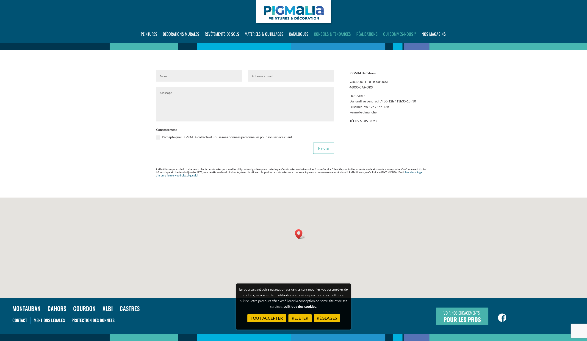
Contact (19, 320)
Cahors (56, 308)
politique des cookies (299, 306)
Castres (130, 308)
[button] (300, 234)
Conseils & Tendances (332, 34)
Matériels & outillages (264, 34)
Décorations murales (181, 34)
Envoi (323, 148)
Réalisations (367, 34)
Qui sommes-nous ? (399, 34)
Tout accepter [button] (267, 318)
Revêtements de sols (222, 34)
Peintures (149, 34)
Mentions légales (49, 320)
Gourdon (84, 308)
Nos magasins (434, 34)
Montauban (26, 308)
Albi (107, 308)
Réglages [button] (327, 318)
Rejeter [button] (300, 318)
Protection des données (93, 320)
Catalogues (298, 34)
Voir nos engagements (462, 317)
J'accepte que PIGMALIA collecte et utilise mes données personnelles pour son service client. (227, 137)
